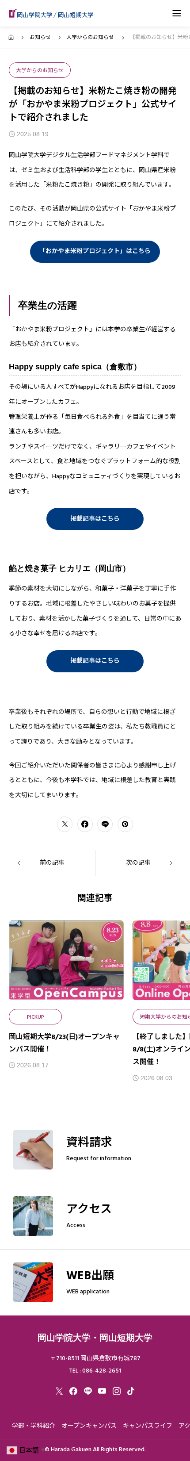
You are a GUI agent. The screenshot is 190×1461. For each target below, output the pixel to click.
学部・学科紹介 (33, 1426)
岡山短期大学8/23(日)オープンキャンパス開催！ (64, 1043)
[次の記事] (138, 863)
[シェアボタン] (64, 824)
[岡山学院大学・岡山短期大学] (51, 13)
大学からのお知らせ (40, 70)
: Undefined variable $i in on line (66, 960)
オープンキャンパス (89, 1426)
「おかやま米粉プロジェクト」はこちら (95, 251)
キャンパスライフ (147, 1426)
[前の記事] (52, 863)
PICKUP (35, 1017)
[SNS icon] (59, 1391)
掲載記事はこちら (95, 518)
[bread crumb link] (11, 37)
